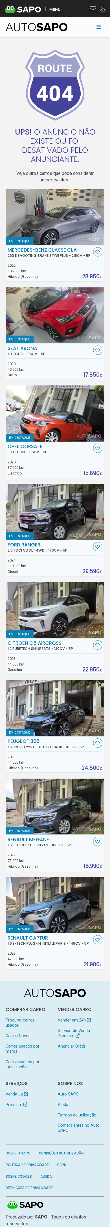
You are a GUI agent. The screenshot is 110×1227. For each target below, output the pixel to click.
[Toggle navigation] (99, 27)
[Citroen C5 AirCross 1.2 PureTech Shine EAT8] (55, 610)
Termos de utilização (77, 1115)
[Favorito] (97, 252)
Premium (14, 1104)
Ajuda (63, 1104)
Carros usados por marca (22, 1049)
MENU (54, 9)
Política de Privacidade (27, 1165)
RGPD (61, 1165)
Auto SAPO (68, 1094)
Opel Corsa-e (27, 449)
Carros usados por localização (22, 1064)
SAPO (25, 1205)
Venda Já (15, 1094)
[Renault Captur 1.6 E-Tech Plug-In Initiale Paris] (55, 905)
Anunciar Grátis (72, 1046)
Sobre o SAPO (18, 1153)
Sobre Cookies (19, 1177)
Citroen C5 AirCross (40, 645)
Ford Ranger (37, 547)
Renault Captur (48, 940)
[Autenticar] (93, 9)
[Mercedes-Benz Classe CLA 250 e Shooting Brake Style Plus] (55, 217)
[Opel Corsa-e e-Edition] (55, 413)
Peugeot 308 (46, 743)
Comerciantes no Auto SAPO (79, 1128)
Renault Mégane (39, 842)
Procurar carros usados (20, 1022)
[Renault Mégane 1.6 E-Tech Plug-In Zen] (55, 806)
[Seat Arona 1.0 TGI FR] (55, 315)
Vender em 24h (72, 1020)
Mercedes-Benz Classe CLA (49, 252)
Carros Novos (18, 1035)
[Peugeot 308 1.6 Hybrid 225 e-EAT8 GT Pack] (55, 708)
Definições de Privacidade (29, 1188)
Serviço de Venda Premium (74, 1033)
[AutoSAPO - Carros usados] (37, 27)
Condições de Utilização (61, 1153)
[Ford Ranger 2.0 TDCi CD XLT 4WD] (55, 512)
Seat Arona (26, 351)
